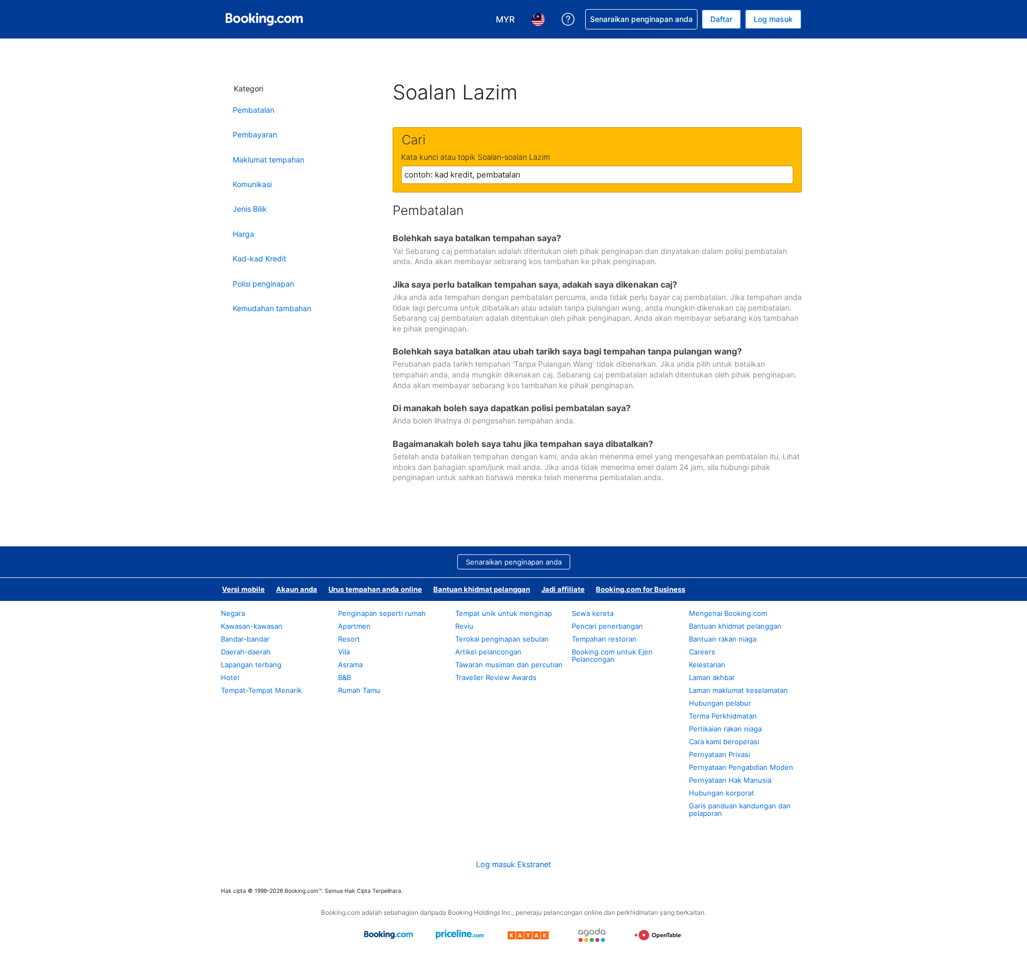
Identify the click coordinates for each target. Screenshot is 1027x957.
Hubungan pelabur (720, 703)
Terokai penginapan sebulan (502, 639)
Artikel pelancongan (488, 651)
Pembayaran (255, 134)
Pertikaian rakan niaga (725, 728)
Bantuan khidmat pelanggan (481, 589)
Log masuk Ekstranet (513, 864)
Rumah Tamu (359, 690)
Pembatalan (253, 109)
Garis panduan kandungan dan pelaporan (740, 809)
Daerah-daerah (246, 651)
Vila (344, 651)
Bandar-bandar (245, 639)
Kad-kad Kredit (259, 258)
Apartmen (354, 626)
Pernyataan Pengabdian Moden (741, 767)
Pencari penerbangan (607, 626)
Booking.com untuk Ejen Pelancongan (612, 655)
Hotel (230, 677)
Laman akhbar (712, 677)
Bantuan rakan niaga (722, 639)
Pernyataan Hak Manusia (730, 780)
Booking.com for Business (640, 589)
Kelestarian (707, 664)
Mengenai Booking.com (728, 613)
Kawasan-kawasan (251, 626)
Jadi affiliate (563, 589)
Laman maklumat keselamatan (738, 690)
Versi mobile (243, 589)
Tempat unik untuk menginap (503, 613)
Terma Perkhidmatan (723, 716)
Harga (243, 233)
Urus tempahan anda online (375, 589)
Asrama (350, 664)
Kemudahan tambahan (272, 308)
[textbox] (597, 175)
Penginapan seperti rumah (382, 613)
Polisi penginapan (263, 283)
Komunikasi (252, 184)
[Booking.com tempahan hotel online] (264, 19)
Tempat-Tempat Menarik (261, 690)
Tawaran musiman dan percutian (509, 664)
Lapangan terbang (251, 664)
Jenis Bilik (250, 208)
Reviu (464, 626)
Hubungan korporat (721, 793)
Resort (349, 639)
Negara (233, 613)
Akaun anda (296, 589)
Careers (702, 651)
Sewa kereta (593, 613)
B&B (344, 677)
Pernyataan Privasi (719, 754)
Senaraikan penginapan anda (514, 562)
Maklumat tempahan (268, 159)
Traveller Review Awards (496, 677)
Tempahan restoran (604, 639)
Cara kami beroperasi (724, 741)
